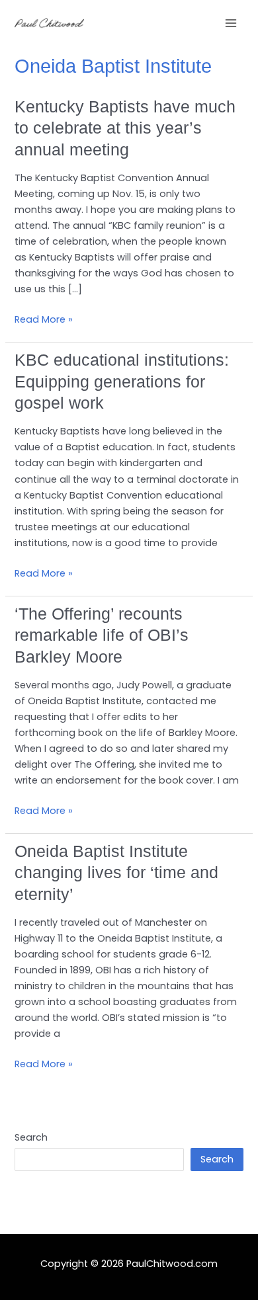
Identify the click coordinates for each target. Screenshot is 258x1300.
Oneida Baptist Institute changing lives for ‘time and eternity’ (116, 872)
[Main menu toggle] (231, 23)
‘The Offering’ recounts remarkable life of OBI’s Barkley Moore (102, 635)
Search (31, 1137)
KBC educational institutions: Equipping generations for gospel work (122, 381)
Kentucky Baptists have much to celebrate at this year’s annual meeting (125, 128)
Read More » (44, 319)
